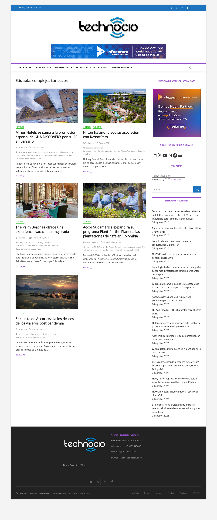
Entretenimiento (81, 67)
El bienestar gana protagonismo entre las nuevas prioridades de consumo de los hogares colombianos (176, 408)
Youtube (183, 493)
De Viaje (40, 242)
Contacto (134, 434)
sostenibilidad (133, 250)
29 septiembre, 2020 (111, 242)
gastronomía (37, 246)
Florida (28, 246)
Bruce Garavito (91, 242)
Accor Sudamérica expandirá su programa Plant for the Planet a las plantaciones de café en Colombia (111, 231)
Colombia (119, 247)
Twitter (146, 493)
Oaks (33, 158)
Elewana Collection (59, 152)
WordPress (57, 493)
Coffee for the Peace (105, 247)
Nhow (28, 158)
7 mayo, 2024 (104, 143)
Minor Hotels (59, 155)
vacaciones (36, 249)
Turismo (60, 67)
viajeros (35, 337)
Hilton (94, 151)
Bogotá (102, 67)
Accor (88, 247)
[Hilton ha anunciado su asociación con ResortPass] (114, 106)
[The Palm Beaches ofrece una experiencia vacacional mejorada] (47, 200)
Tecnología (41, 67)
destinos (46, 334)
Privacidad (124, 434)
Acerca (114, 434)
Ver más (23, 176)
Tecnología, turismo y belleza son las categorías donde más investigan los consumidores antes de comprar (176, 271)
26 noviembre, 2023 (40, 238)
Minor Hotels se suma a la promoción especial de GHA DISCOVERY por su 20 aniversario (47, 137)
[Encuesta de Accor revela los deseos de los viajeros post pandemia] (47, 292)
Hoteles (20, 127)
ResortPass (125, 151)
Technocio (22, 147)
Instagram (158, 493)
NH (67, 155)
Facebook (171, 493)
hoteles (49, 155)
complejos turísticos (42, 152)
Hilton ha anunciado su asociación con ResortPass (111, 134)
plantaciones (120, 250)
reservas (116, 151)
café (94, 247)
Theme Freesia (45, 493)
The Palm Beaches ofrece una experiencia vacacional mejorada (42, 229)
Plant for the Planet (106, 250)
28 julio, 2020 (37, 329)
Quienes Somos (120, 67)
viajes (42, 337)
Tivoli (39, 158)
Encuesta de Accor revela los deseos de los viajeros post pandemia (45, 320)
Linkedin (135, 493)
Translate (176, 179)
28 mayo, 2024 (37, 147)
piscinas (108, 151)
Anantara (23, 152)
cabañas (89, 148)
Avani (29, 152)
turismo (27, 249)
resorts (134, 151)
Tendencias (24, 67)
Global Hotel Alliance (36, 155)
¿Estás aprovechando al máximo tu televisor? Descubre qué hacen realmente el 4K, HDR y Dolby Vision (175, 365)
